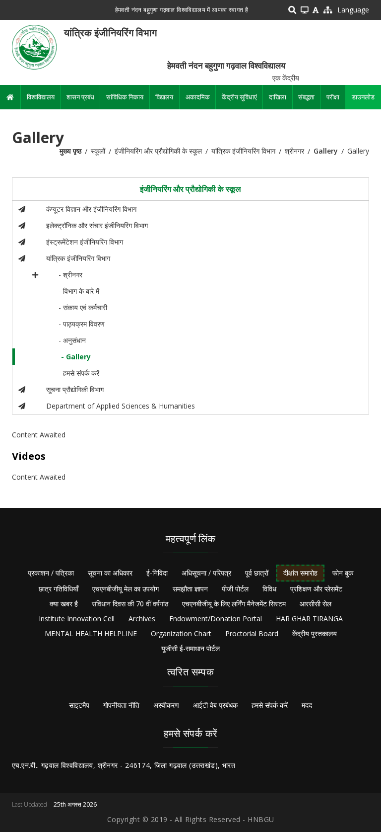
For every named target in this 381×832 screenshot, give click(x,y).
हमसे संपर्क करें (270, 705)
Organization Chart (181, 633)
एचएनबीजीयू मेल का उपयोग (125, 588)
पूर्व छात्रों (256, 573)
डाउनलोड (363, 96)
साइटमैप (79, 705)
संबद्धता (306, 96)
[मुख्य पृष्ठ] (34, 46)
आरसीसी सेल (315, 603)
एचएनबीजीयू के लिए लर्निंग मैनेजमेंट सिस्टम (234, 603)
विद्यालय (164, 96)
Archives (141, 618)
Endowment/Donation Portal (215, 618)
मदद (307, 705)
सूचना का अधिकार (110, 573)
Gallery (326, 151)
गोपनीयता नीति (121, 705)
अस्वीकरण (166, 705)
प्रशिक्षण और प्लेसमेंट (316, 588)
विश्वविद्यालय (41, 96)
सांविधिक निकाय (124, 96)
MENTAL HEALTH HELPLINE (91, 633)
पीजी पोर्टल (235, 588)
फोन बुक (342, 573)
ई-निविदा (157, 573)
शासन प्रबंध (80, 96)
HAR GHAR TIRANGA (309, 618)
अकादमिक (198, 96)
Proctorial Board (251, 633)
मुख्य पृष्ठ (70, 151)
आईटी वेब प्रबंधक (215, 705)
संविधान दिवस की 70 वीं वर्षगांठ (130, 603)
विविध (269, 588)
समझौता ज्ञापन (190, 588)
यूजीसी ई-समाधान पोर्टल (190, 648)
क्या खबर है (64, 603)
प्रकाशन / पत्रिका (51, 573)
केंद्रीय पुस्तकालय (314, 633)
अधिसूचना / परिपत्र (206, 573)
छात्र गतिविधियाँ (58, 588)
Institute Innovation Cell (77, 618)
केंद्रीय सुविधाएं (239, 96)
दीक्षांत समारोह (300, 573)
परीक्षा (332, 96)
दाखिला (277, 96)
